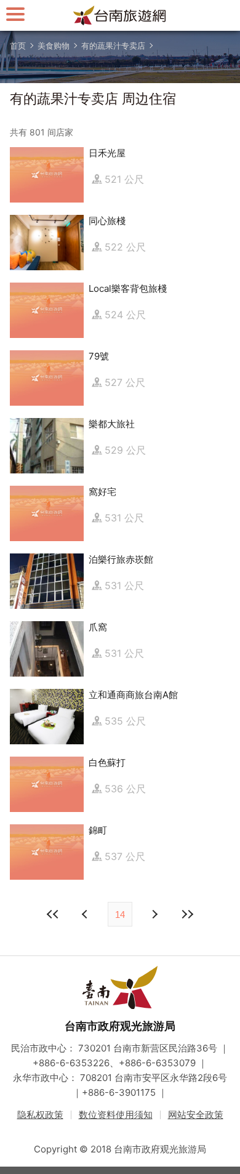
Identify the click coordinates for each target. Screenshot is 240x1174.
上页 (154, 914)
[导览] (15, 14)
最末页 (187, 914)
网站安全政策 (195, 1114)
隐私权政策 (40, 1114)
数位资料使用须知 (116, 1114)
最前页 (53, 914)
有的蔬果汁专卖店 (113, 45)
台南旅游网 (120, 15)
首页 (18, 45)
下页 (86, 914)
